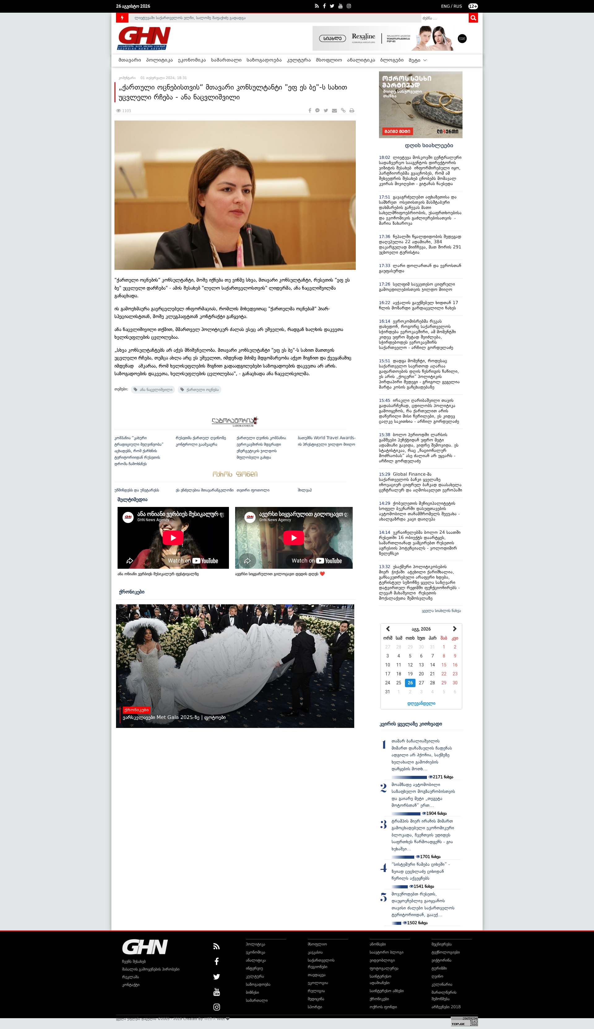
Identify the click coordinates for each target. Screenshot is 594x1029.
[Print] (352, 110)
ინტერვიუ (254, 968)
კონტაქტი (131, 984)
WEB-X (210, 1019)
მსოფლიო (329, 60)
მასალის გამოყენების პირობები (150, 969)
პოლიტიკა (159, 60)
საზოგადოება (264, 60)
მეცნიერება (442, 944)
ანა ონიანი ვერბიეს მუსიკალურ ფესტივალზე (158, 574)
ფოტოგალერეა (384, 968)
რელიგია (316, 991)
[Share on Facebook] (310, 110)
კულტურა (299, 60)
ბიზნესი (252, 992)
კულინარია (442, 984)
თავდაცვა (316, 974)
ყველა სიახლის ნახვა (441, 610)
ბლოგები (392, 60)
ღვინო (437, 976)
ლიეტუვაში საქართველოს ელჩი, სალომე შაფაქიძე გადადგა (190, 17)
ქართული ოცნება (201, 389)
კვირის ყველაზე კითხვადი (411, 724)
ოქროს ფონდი (383, 1007)
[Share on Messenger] (317, 110)
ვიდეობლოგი (382, 960)
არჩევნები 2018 (446, 1007)
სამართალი (226, 60)
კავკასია (315, 952)
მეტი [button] (415, 60)
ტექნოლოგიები (446, 952)
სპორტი (315, 1007)
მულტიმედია (133, 499)
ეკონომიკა (192, 60)
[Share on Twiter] (325, 110)
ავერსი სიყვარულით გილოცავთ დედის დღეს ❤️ (280, 574)
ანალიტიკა (361, 60)
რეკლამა (130, 977)
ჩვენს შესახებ (134, 961)
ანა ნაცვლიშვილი (154, 389)
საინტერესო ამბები (387, 991)
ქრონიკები (131, 592)
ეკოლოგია (318, 982)
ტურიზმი (439, 968)
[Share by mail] (334, 110)
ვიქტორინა (441, 960)
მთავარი (129, 60)
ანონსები (378, 944)
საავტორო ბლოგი (386, 952)
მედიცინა (316, 999)
